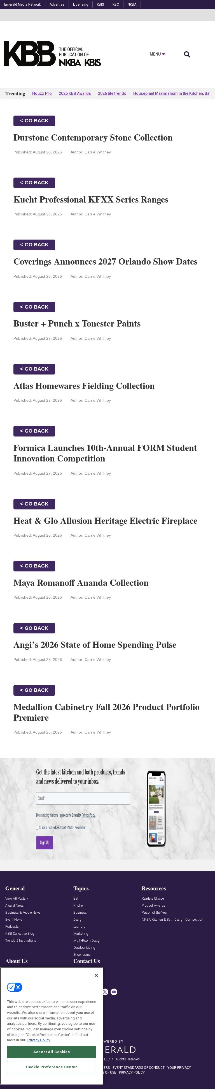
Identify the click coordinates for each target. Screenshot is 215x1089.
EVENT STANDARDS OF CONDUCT (139, 1068)
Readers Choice (153, 898)
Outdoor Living (84, 948)
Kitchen (79, 906)
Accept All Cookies (51, 1052)
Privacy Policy (38, 1040)
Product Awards (153, 906)
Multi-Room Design (87, 941)
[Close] (96, 975)
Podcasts (12, 927)
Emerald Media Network (22, 4)
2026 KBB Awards (75, 93)
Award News (14, 906)
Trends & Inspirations (20, 941)
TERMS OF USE (104, 1072)
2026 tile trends (112, 93)
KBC (116, 4)
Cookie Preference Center (51, 1067)
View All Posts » (16, 898)
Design (78, 920)
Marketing (80, 934)
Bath (76, 898)
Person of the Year (154, 913)
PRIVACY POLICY (132, 1072)
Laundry (79, 927)
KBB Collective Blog (19, 934)
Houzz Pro (42, 93)
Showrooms (82, 955)
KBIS (100, 4)
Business (80, 913)
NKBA (132, 4)
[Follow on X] (105, 992)
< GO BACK (34, 120)
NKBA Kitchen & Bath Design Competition (172, 920)
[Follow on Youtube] (114, 992)
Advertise (57, 4)
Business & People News (23, 913)
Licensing (80, 4)
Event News (13, 920)
